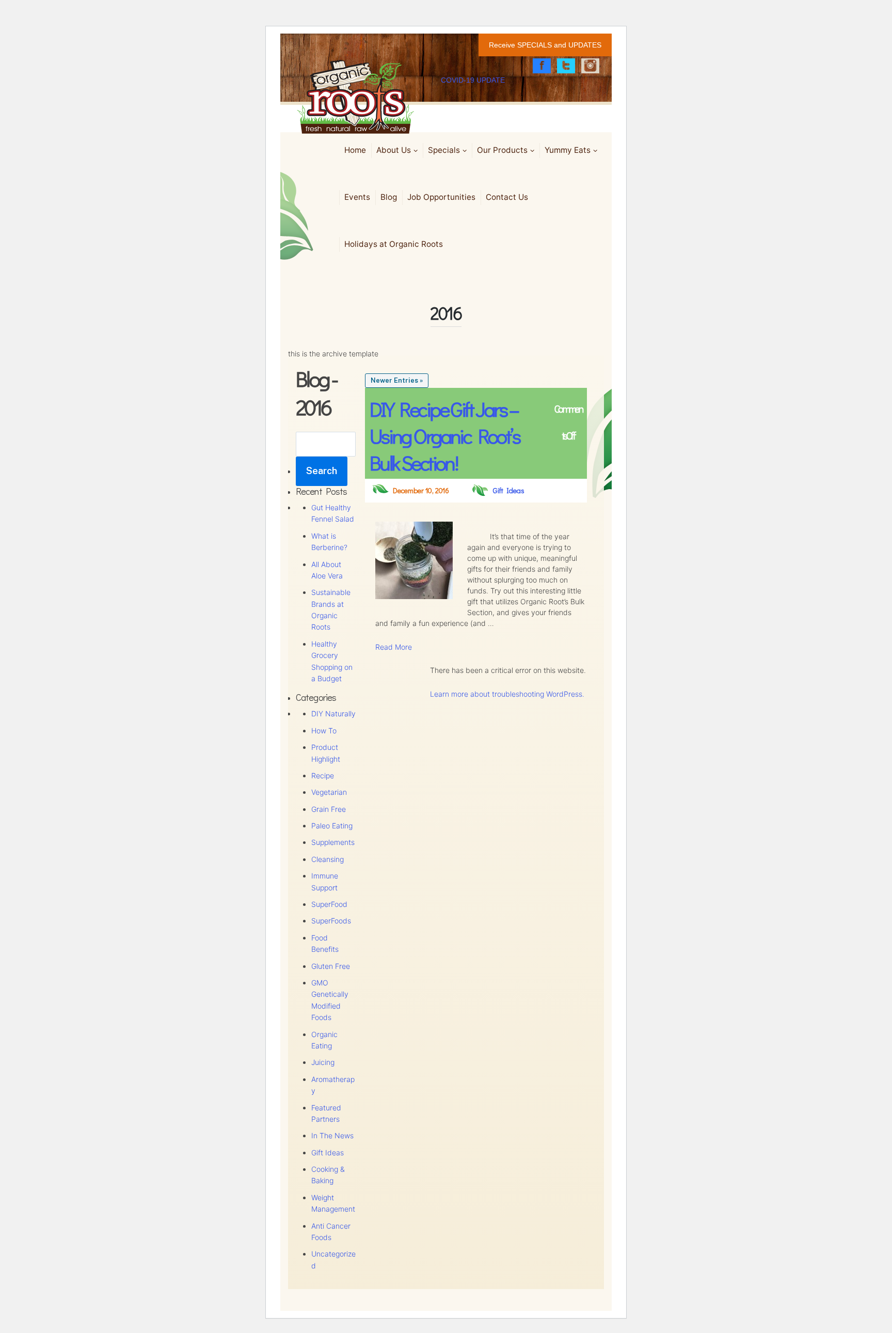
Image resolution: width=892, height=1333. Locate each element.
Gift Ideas (327, 1152)
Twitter (566, 65)
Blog (388, 197)
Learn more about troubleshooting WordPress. (507, 693)
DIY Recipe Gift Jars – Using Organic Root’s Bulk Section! (444, 435)
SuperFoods (331, 920)
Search (321, 470)
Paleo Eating (332, 825)
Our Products (502, 150)
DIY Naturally (333, 713)
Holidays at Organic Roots (393, 244)
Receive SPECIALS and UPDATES (545, 45)
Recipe (322, 775)
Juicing (322, 1062)
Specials (444, 150)
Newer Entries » (397, 380)
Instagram (590, 65)
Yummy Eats (568, 150)
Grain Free (328, 809)
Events (357, 197)
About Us (393, 150)
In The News (332, 1135)
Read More (393, 646)
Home (355, 150)
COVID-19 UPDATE (473, 80)
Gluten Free (330, 966)
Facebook (542, 65)
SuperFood (329, 904)
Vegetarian (329, 792)
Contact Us (507, 197)
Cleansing (327, 859)
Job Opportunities (441, 197)
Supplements (333, 842)
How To (324, 730)
